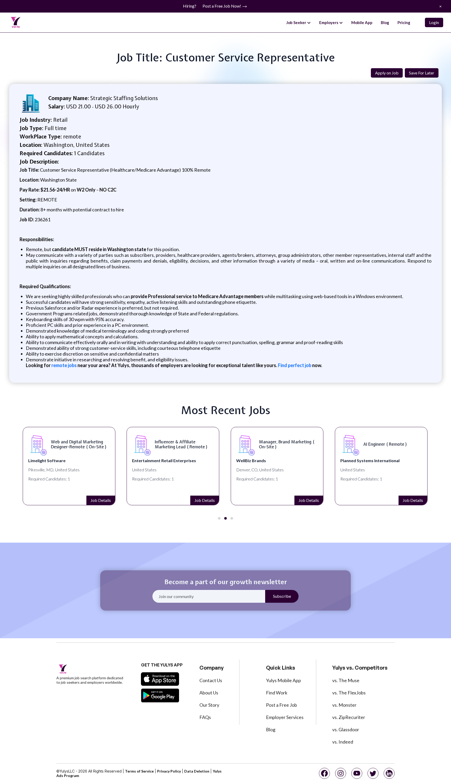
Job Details (101, 500)
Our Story (209, 705)
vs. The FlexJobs (349, 692)
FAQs (205, 717)
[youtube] (356, 773)
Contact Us (210, 680)
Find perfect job (294, 365)
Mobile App (361, 22)
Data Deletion (196, 771)
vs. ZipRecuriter (348, 717)
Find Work (276, 692)
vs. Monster (344, 705)
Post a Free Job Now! (222, 5)
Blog (385, 22)
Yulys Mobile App (283, 680)
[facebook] (324, 773)
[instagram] (340, 773)
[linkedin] (389, 773)
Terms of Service (139, 771)
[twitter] (372, 773)
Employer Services (285, 717)
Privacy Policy (169, 771)
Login (434, 22)
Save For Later (421, 72)
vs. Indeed (342, 742)
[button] (219, 518)
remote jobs (64, 365)
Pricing (403, 22)
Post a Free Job (281, 705)
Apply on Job (387, 72)
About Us (208, 692)
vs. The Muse (345, 680)
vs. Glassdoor (345, 729)
